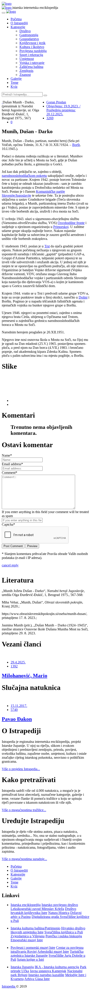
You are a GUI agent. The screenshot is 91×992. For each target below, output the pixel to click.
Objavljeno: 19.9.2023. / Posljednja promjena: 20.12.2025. (63, 110)
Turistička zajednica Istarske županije (47, 953)
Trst (47, 246)
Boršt (76, 145)
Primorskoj (60, 227)
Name (7, 455)
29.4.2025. (18, 662)
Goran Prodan (56, 102)
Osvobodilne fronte (71, 223)
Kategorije (18, 27)
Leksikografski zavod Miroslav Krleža (37, 909)
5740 (14, 710)
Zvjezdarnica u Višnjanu (28, 936)
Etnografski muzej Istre (27, 940)
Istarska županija (22, 967)
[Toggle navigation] (3, 12)
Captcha (8, 524)
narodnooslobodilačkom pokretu (24, 175)
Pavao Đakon (17, 719)
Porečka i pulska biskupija (64, 936)
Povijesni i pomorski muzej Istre (33, 947)
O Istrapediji (19, 23)
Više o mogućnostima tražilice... (24, 810)
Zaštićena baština (31, 67)
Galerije (16, 78)
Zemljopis (26, 71)
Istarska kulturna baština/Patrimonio (35, 928)
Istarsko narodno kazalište (46, 975)
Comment (9, 473)
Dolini (83, 297)
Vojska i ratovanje (31, 63)
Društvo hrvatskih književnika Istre (43, 911)
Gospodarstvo (29, 39)
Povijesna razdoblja (33, 51)
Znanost (25, 75)
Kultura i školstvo (31, 47)
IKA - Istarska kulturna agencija (57, 967)
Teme (14, 82)
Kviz (14, 86)
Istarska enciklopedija (26, 905)
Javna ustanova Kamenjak (48, 971)
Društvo (25, 31)
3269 (49, 118)
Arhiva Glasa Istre (37, 979)
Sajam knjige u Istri (30, 959)
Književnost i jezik (32, 43)
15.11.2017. (19, 706)
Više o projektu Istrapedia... (21, 769)
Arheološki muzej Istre (53, 951)
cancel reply (10, 565)
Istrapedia (9, 986)
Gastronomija (28, 35)
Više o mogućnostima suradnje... (24, 859)
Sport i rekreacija (31, 55)
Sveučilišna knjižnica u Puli (63, 932)
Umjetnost (26, 59)
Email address (12, 464)
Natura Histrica (58, 913)
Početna (16, 19)
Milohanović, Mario (24, 675)
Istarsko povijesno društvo (60, 905)
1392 (14, 666)
